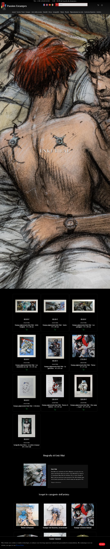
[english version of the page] (47, 5)
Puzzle (67, 12)
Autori (14, 12)
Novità (19, 12)
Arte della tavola (36, 12)
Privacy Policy (20, 545)
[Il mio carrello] (98, 5)
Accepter (102, 544)
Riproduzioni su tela (76, 12)
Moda (62, 12)
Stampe (28, 12)
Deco (50, 12)
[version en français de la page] (44, 5)
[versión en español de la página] (50, 5)
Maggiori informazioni (56, 482)
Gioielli (45, 12)
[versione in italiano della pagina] (53, 5)
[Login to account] (102, 5)
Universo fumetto (89, 12)
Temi (23, 12)
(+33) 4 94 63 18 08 (43, 1)
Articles (98, 12)
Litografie (56, 12)
